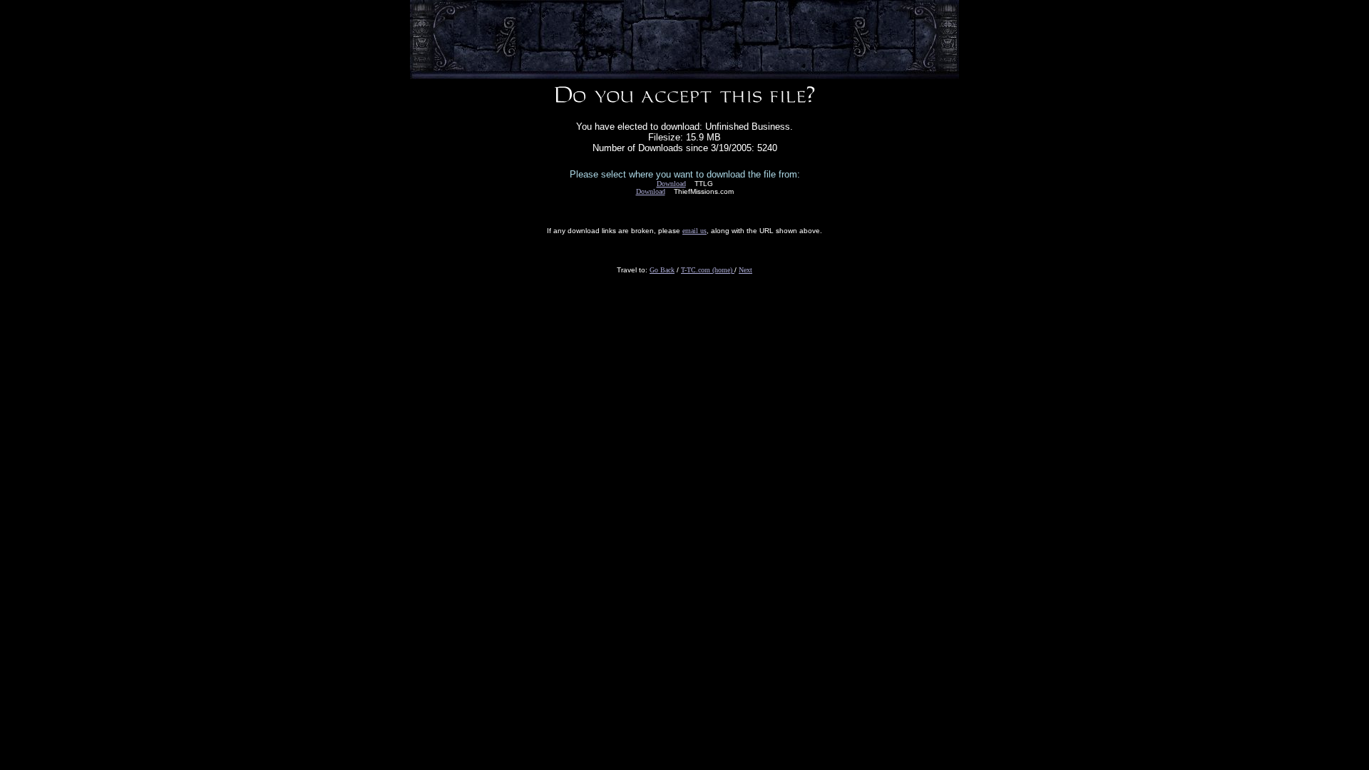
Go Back (662, 270)
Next (745, 270)
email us (694, 231)
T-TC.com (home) (707, 270)
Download (671, 184)
